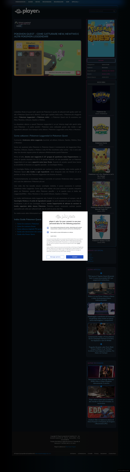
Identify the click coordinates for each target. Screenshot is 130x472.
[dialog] (65, 236)
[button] (65, 236)
